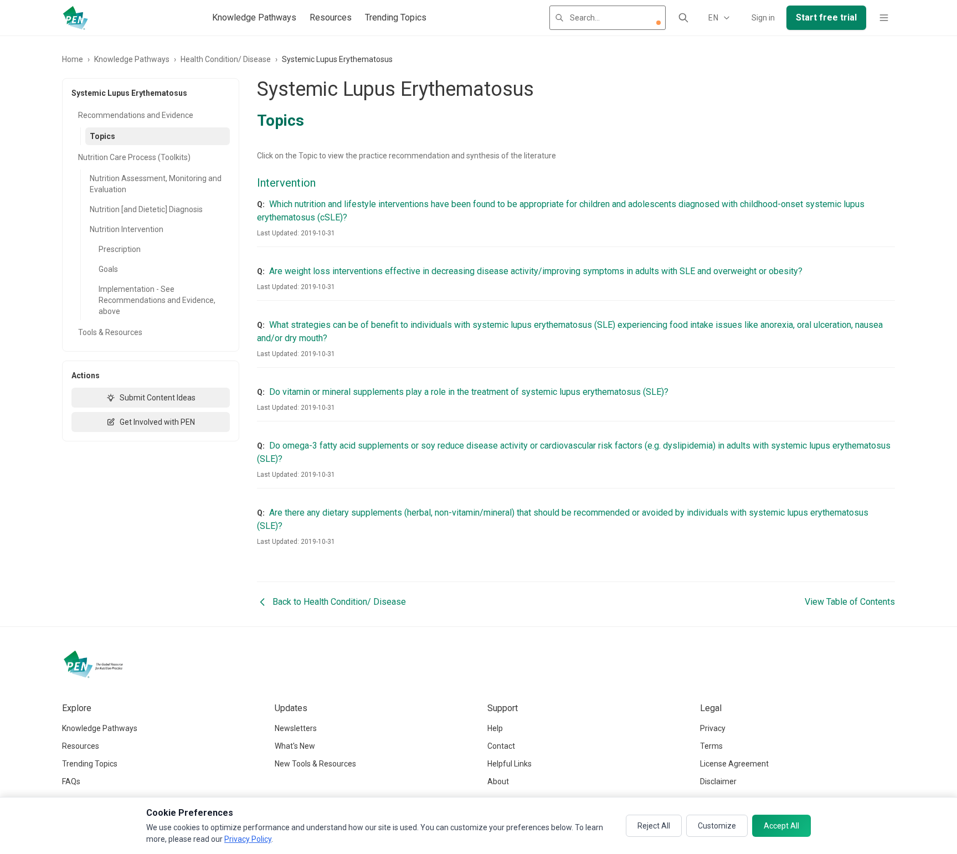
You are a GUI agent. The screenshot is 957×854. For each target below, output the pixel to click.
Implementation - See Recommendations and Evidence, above (157, 300)
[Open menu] (884, 18)
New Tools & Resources (315, 763)
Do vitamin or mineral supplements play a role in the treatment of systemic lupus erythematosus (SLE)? (468, 392)
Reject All (653, 825)
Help (495, 728)
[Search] (683, 18)
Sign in (763, 17)
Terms (711, 746)
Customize (717, 825)
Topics (102, 136)
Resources (331, 17)
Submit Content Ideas (157, 397)
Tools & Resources (110, 332)
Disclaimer (718, 781)
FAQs (71, 781)
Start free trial (826, 17)
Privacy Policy (247, 839)
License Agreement (734, 763)
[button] (658, 22)
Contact (501, 746)
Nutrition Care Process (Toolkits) (134, 157)
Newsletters (296, 728)
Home (72, 59)
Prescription (120, 249)
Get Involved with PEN (157, 422)
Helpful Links (509, 763)
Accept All (781, 825)
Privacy (713, 728)
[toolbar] (658, 22)
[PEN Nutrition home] (75, 17)
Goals (108, 269)
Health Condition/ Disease (226, 59)
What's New (295, 746)
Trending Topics (395, 17)
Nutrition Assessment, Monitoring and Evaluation (156, 184)
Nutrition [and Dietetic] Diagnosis (146, 209)
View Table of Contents (850, 601)
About (498, 781)
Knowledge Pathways (254, 17)
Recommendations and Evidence (135, 115)
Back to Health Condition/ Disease (339, 601)
